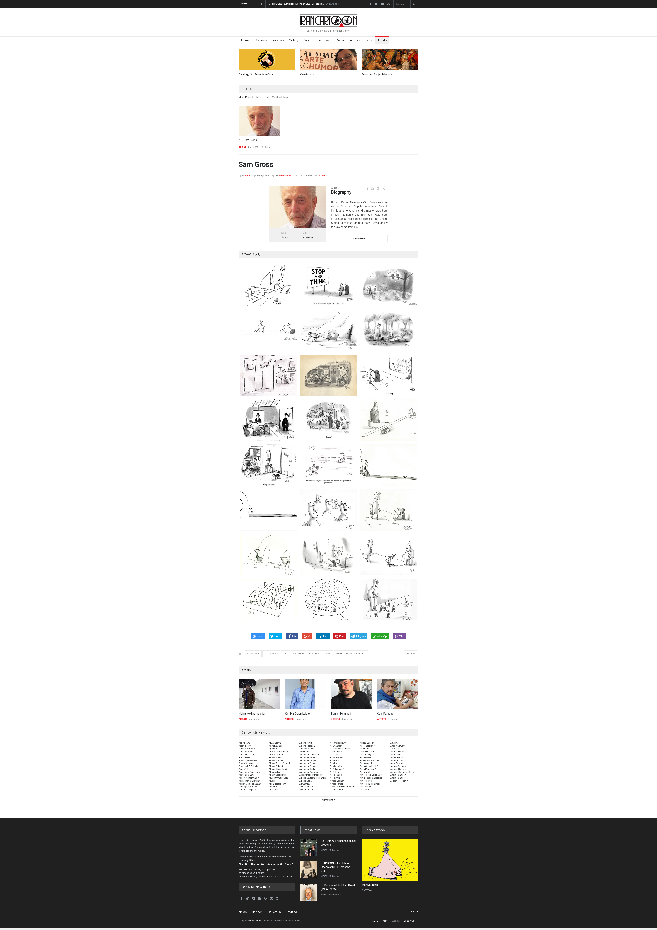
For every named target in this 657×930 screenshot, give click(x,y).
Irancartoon (285, 175)
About (385, 921)
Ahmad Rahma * (276, 760)
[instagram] (388, 4)
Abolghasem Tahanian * (250, 784)
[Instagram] (378, 188)
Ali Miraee (334, 763)
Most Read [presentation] (262, 97)
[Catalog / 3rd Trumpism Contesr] (267, 59)
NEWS (324, 855)
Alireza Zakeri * (367, 743)
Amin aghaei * (366, 763)
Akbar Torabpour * (277, 784)
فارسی (375, 921)
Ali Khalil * (334, 754)
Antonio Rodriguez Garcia (402, 772)
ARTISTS (411, 654)
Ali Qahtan (334, 772)
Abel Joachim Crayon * (249, 781)
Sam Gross (250, 140)
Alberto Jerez (305, 743)
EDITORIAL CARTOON (320, 654)
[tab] (246, 97)
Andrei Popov (396, 754)
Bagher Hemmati (297, 713)
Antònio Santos (397, 778)
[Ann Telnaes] (400, 694)
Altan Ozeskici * (367, 757)
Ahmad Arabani (276, 754)
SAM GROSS (253, 654)
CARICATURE (391, 890)
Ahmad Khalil (275, 757)
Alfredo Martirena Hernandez (312, 778)
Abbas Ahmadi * (246, 751)
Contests (261, 40)
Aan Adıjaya (244, 743)
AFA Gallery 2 (275, 743)
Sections (323, 40)
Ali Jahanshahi (337, 751)
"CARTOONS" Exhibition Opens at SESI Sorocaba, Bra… (336, 845)
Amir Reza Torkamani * (370, 784)
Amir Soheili (365, 787)
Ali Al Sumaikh (306, 787)
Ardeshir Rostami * (399, 781)
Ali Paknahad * (337, 769)
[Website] (373, 189)
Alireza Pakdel (336, 789)
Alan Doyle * (275, 789)
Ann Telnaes (387, 713)
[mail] (382, 4)
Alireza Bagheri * (337, 781)
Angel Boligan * (397, 760)
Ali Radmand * (336, 775)
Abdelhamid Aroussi (248, 760)
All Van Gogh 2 (367, 754)
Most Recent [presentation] (246, 97)
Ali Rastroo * (335, 778)
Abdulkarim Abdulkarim (249, 772)
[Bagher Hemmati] (307, 694)
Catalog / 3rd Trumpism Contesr (258, 74)
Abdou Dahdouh (246, 763)
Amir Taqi (364, 789)
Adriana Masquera (247, 789)
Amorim (394, 743)
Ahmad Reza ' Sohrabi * (280, 763)
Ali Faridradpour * (338, 743)
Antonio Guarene (398, 769)
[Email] (384, 188)
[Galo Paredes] (354, 694)
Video (341, 40)
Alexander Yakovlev (308, 772)
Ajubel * (272, 781)
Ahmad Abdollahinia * (279, 751)
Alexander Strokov (308, 769)
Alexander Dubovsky (309, 754)
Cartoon (257, 912)
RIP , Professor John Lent (336, 886)
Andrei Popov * (397, 757)
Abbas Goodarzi (246, 754)
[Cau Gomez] (328, 59)
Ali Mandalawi (336, 757)
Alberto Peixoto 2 (307, 746)
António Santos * (398, 775)
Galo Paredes (342, 713)
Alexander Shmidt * (308, 763)
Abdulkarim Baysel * (248, 775)
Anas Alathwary (397, 746)
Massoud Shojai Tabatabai (377, 74)
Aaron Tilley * (245, 746)
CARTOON (298, 654)
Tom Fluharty (391, 885)
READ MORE (359, 238)
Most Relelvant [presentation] (280, 97)
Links (369, 40)
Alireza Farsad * (337, 784)
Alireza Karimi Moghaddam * (343, 787)
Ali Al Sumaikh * (306, 789)
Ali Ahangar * (305, 784)
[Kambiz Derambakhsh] (261, 694)
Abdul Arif (243, 769)
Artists (382, 40)
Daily (306, 40)
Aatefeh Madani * (247, 749)
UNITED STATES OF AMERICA (351, 654)
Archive (355, 40)
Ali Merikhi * (335, 760)
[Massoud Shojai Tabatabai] (390, 59)
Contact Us (409, 921)
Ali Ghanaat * (336, 746)
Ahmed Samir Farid (278, 769)
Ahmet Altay (274, 772)
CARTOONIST (271, 654)
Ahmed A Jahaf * (276, 766)
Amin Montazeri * (368, 769)
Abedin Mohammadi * (249, 778)
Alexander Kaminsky (309, 757)
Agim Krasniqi (275, 746)
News (243, 912)
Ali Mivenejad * (337, 766)
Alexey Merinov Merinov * (311, 775)
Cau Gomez (307, 74)
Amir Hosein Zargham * (371, 775)
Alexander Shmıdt (307, 766)
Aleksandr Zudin (307, 749)
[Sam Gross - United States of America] (297, 207)
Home (245, 40)
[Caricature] (412, 860)
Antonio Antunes (398, 766)
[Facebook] (367, 188)
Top (411, 912)
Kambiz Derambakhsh (254, 713)
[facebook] (370, 4)
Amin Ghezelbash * (369, 766)
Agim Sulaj (274, 749)
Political (292, 912)
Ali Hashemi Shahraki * (340, 749)
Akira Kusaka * (276, 787)
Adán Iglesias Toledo (248, 787)
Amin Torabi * (366, 772)
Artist (247, 175)
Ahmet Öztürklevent (278, 775)
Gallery (293, 40)
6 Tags (322, 175)
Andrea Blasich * (398, 751)
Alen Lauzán (305, 751)
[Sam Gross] (259, 121)
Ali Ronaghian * (367, 746)
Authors (396, 921)
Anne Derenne (397, 763)
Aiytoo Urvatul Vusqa (278, 778)
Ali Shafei (364, 749)
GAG (286, 654)
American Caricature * (370, 760)
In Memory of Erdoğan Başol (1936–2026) (273, 3)
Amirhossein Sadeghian (371, 778)
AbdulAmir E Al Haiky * (249, 766)
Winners (278, 40)
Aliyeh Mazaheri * (368, 751)
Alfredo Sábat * (306, 781)
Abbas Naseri (245, 757)
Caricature (275, 912)
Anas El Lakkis (397, 749)
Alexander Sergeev (308, 760)
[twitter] (376, 4)
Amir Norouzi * (366, 781)
